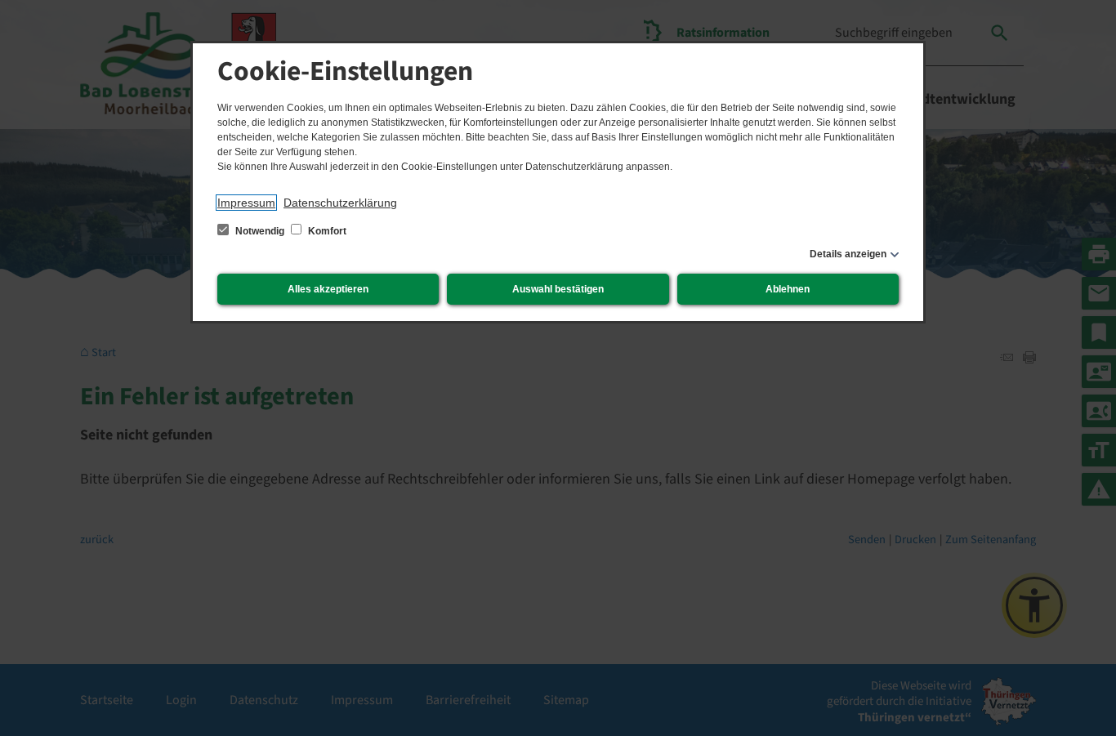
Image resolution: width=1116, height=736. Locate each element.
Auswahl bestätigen (558, 289)
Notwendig (260, 231)
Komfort (326, 231)
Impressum (246, 202)
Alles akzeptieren (328, 289)
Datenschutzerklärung (340, 202)
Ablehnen (788, 289)
